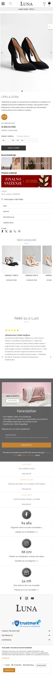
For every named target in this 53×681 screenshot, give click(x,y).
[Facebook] (2, 231)
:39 (17, 140)
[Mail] (19, 231)
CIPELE (4, 191)
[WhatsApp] (10, 231)
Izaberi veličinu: (7, 136)
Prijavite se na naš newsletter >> (26, 590)
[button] (10, 3)
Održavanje (8, 223)
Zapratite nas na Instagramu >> (26, 561)
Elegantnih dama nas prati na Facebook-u (26, 527)
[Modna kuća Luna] (26, 4)
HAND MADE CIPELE (26, 9)
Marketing (30, 665)
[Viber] (15, 231)
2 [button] (24, 91)
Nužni (8, 665)
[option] (26, 9)
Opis (5, 206)
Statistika (18, 665)
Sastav (6, 211)
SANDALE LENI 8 (31, 275)
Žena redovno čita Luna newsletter (26, 585)
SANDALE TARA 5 (11, 275)
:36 (3, 140)
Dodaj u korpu (13, 148)
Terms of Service (28, 455)
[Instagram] (26, 598)
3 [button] (26, 91)
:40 (22, 140)
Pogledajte (26, 474)
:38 (13, 140)
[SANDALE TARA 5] (11, 259)
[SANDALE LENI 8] (31, 259)
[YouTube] (32, 598)
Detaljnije (5, 658)
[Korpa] (49, 1)
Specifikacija (8, 217)
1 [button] (22, 91)
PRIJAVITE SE (26, 445)
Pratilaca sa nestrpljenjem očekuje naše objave (26, 556)
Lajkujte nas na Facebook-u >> (26, 532)
